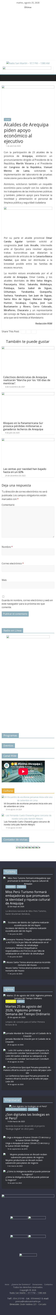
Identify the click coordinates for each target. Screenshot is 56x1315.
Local (7, 119)
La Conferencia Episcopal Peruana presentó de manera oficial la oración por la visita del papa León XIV (27, 1078)
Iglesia (20, 1001)
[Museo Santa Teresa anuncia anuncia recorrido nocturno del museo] (27, 962)
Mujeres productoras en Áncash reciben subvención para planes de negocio (24, 1161)
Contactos (48, 1284)
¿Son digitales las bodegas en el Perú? (27, 1116)
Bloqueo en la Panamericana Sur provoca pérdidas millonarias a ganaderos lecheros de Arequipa (23, 426)
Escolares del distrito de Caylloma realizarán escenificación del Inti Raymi (25, 929)
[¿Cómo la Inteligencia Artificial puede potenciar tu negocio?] (27, 1171)
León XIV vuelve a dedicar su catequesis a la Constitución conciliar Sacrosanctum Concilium (27, 1057)
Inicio (7, 1284)
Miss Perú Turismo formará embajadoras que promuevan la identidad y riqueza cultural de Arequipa (27, 897)
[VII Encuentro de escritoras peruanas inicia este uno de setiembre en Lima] (27, 797)
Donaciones (37, 1284)
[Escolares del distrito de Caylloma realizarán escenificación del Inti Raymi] (27, 922)
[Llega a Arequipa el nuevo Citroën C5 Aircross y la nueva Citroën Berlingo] (27, 1137)
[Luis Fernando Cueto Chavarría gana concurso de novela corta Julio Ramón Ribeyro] (27, 815)
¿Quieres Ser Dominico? (20, 1284)
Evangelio (11, 1001)
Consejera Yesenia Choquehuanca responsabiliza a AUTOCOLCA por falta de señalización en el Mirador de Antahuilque (25, 951)
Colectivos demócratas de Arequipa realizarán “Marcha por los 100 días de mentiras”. (26, 380)
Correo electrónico (13, 563)
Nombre (7, 546)
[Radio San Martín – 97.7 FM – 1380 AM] (5, 78)
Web (4, 580)
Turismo (21, 886)
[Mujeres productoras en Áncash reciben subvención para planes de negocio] (27, 1154)
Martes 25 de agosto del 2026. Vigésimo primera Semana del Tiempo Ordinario (27, 1010)
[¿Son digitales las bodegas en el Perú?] (28, 1106)
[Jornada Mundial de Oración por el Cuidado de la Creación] (27, 1033)
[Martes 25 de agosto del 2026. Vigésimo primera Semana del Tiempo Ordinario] (28, 995)
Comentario (8, 504)
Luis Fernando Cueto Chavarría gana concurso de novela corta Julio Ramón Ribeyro (27, 823)
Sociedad (11, 886)
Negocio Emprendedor (16, 1109)
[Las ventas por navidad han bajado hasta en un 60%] (28, 439)
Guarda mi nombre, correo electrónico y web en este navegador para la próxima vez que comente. (27, 604)
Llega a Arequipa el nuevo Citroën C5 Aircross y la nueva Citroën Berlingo (27, 1144)
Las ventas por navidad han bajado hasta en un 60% (24, 470)
